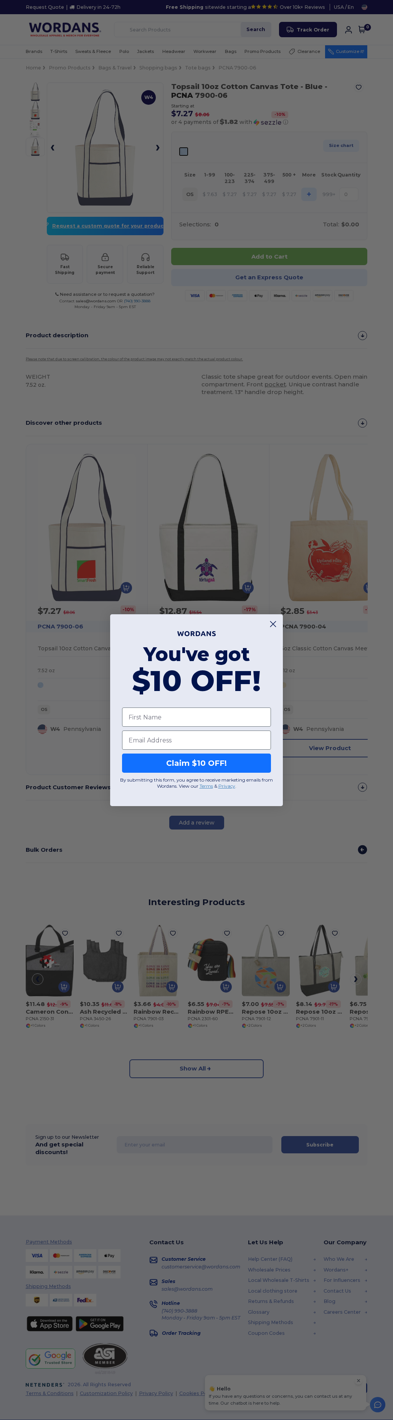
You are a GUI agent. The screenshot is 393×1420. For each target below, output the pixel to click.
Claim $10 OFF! (196, 763)
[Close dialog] (273, 624)
